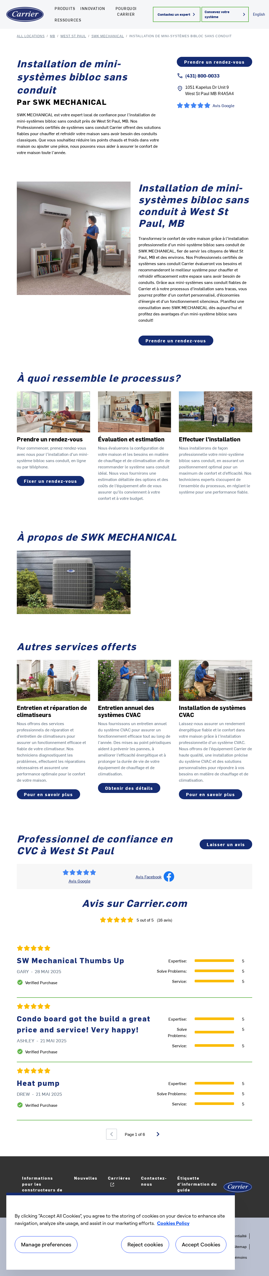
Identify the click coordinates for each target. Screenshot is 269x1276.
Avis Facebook (149, 876)
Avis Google (79, 881)
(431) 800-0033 (202, 75)
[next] (158, 1134)
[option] (134, 1030)
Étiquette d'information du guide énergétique (197, 1186)
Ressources (68, 20)
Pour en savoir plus (48, 794)
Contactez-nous (154, 1181)
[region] (120, 1231)
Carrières (119, 1178)
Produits (65, 8)
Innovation (92, 8)
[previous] (111, 1134)
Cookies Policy (173, 1223)
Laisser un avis (226, 844)
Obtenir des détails (129, 788)
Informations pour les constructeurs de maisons (42, 1186)
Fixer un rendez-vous (50, 481)
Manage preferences (46, 1244)
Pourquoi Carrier (126, 11)
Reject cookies (145, 1244)
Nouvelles (85, 1178)
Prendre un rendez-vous (214, 62)
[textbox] (195, 282)
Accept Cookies (201, 1244)
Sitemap (240, 1247)
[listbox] (134, 1030)
